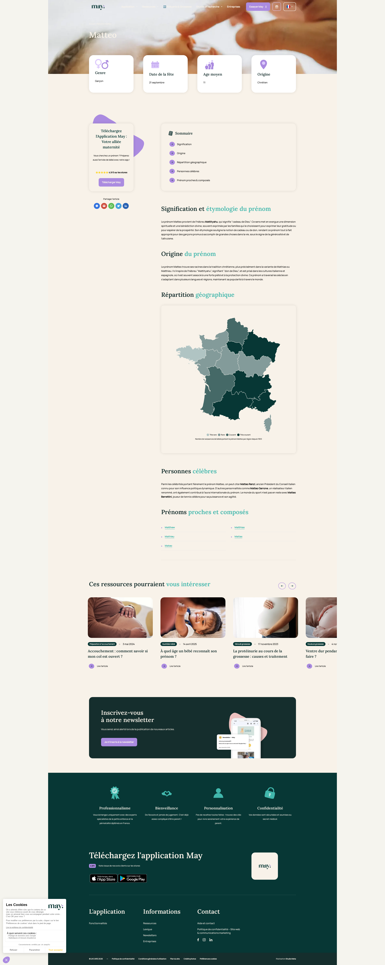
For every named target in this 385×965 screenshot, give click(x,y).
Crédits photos (190, 958)
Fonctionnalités (98, 923)
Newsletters (149, 935)
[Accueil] (98, 6)
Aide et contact (206, 923)
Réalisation (286, 958)
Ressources (149, 923)
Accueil (92, 24)
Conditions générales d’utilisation (152, 958)
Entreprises (149, 941)
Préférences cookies (208, 958)
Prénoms (100, 24)
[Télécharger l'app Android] (132, 878)
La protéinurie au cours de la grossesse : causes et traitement (260, 654)
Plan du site (175, 958)
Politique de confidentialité (123, 958)
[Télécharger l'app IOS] (103, 878)
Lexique (147, 929)
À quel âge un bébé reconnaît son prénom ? (188, 654)
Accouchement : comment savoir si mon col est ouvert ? (118, 654)
